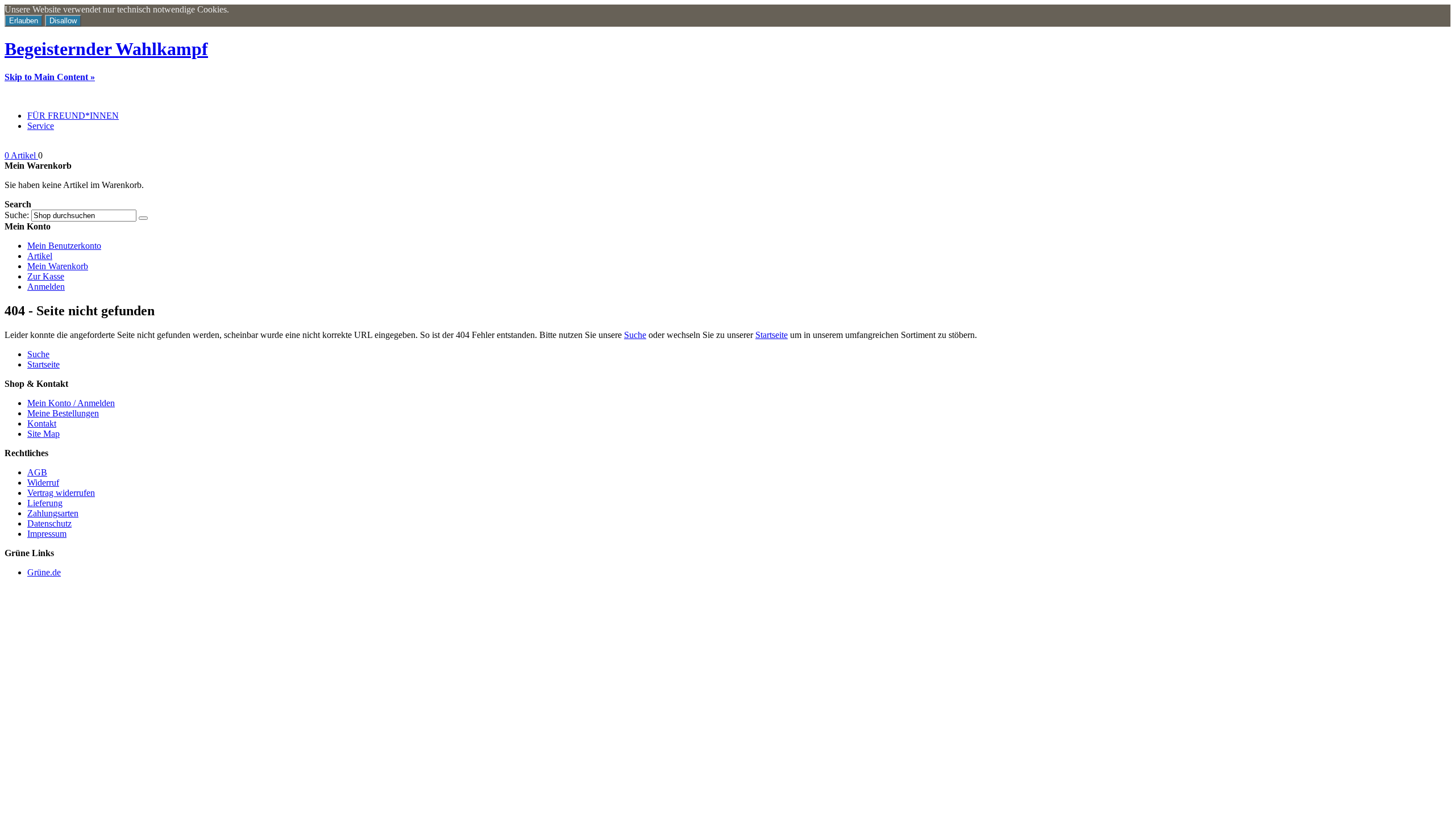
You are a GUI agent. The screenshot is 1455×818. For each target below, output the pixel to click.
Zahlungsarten (52, 513)
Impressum (46, 534)
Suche (635, 335)
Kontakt (41, 423)
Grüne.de (44, 572)
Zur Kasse (45, 276)
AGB (37, 472)
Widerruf (43, 482)
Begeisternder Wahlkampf (106, 49)
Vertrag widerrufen (61, 493)
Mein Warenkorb (57, 266)
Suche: (17, 215)
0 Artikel (21, 155)
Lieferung (45, 503)
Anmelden (46, 286)
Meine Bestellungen (63, 413)
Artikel (39, 256)
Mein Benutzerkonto (64, 246)
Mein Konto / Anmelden (71, 403)
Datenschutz (49, 523)
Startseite (771, 335)
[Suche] (143, 218)
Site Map (43, 434)
